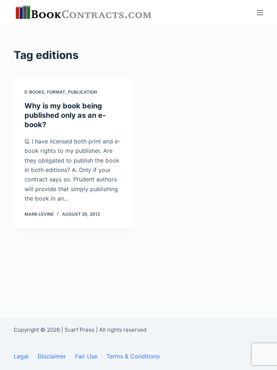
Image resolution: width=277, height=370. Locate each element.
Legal (21, 356)
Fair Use (86, 356)
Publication (82, 92)
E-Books (34, 92)
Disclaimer (52, 356)
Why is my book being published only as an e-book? (65, 115)
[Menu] (260, 12)
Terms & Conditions (133, 356)
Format (56, 92)
